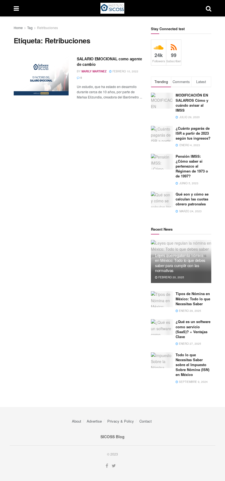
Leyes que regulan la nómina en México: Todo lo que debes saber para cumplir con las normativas (180, 263)
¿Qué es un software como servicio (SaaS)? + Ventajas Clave (193, 329)
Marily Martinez (93, 71)
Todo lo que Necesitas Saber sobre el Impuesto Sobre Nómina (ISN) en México (192, 364)
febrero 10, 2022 (125, 71)
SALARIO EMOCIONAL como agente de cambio (109, 61)
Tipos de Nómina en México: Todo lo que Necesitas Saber (193, 298)
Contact (145, 421)
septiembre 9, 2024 (193, 382)
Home (18, 27)
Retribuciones (47, 27)
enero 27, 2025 (189, 344)
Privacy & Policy (120, 421)
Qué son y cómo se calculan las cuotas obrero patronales (192, 198)
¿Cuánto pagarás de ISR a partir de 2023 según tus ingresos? (193, 133)
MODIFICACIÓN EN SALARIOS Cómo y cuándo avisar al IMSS (192, 102)
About (76, 421)
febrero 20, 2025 (171, 277)
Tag (30, 27)
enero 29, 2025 (189, 311)
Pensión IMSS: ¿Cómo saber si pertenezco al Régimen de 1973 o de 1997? (192, 166)
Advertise (94, 421)
